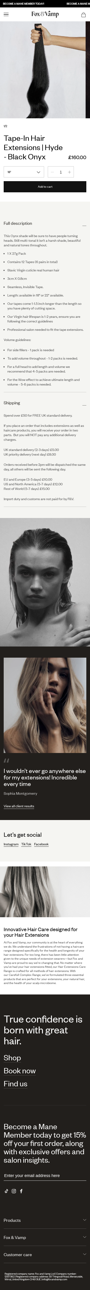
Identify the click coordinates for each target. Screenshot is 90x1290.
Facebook (41, 844)
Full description (18, 223)
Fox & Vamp (15, 1237)
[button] (83, 14)
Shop (12, 1057)
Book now (20, 1070)
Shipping (12, 402)
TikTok (26, 844)
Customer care (18, 1254)
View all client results (19, 806)
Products (12, 1220)
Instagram (11, 844)
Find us (15, 1083)
